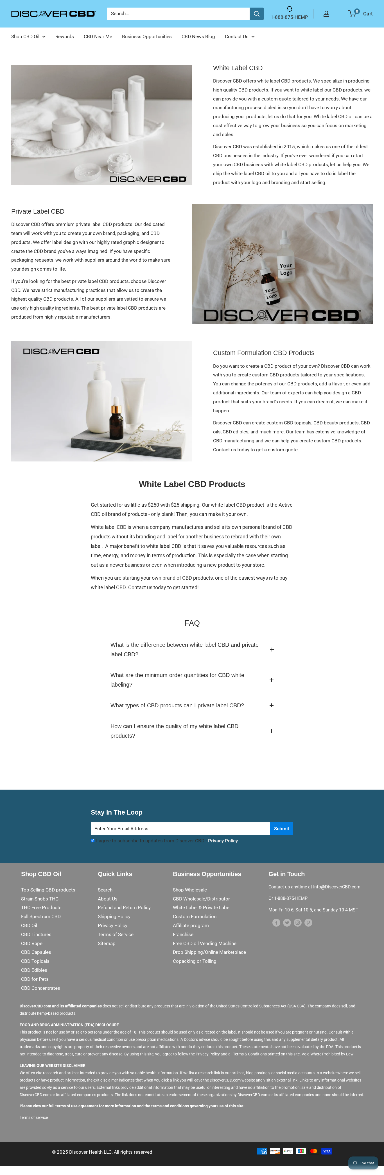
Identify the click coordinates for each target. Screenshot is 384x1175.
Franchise (183, 934)
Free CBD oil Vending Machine (204, 943)
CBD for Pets (35, 979)
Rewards (64, 36)
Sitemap (107, 943)
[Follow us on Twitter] (287, 922)
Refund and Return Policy (124, 907)
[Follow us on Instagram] (298, 922)
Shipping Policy (114, 916)
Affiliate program (191, 925)
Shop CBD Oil (25, 36)
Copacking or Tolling (194, 961)
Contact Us (237, 36)
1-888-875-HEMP (289, 17)
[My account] (326, 14)
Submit (281, 828)
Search (105, 890)
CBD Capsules (36, 952)
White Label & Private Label (202, 907)
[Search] (257, 14)
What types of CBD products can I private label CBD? (177, 705)
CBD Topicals (35, 961)
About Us (108, 899)
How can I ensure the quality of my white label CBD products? (174, 731)
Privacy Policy (223, 840)
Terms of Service (116, 934)
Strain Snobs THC (39, 899)
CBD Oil (29, 925)
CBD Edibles (34, 970)
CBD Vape (31, 943)
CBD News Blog (198, 36)
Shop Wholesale (190, 890)
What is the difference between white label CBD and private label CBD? (184, 649)
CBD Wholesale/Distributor (201, 899)
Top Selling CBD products (48, 890)
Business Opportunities (147, 36)
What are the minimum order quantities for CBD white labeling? (177, 680)
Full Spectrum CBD (41, 916)
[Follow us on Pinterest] (308, 922)
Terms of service (34, 1117)
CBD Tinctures (36, 934)
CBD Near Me (98, 36)
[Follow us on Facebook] (276, 922)
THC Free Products (41, 907)
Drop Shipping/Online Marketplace (209, 952)
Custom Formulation (194, 916)
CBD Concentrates (40, 988)
